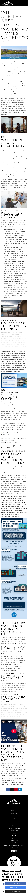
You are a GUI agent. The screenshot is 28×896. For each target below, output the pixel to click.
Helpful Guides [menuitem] (14, 830)
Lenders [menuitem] (14, 818)
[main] (14, 400)
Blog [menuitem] (14, 821)
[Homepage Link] (8, 3)
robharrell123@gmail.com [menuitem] (15, 845)
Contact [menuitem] (14, 823)
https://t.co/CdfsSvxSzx (7, 438)
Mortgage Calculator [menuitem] (14, 833)
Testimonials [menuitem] (14, 816)
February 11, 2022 (6, 448)
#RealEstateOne (6, 440)
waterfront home (7, 187)
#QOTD (13, 440)
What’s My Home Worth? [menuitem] (14, 838)
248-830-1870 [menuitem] (14, 847)
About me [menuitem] (14, 813)
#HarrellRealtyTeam (20, 438)
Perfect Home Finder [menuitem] (14, 828)
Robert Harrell (5, 775)
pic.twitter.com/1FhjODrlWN (9, 442)
